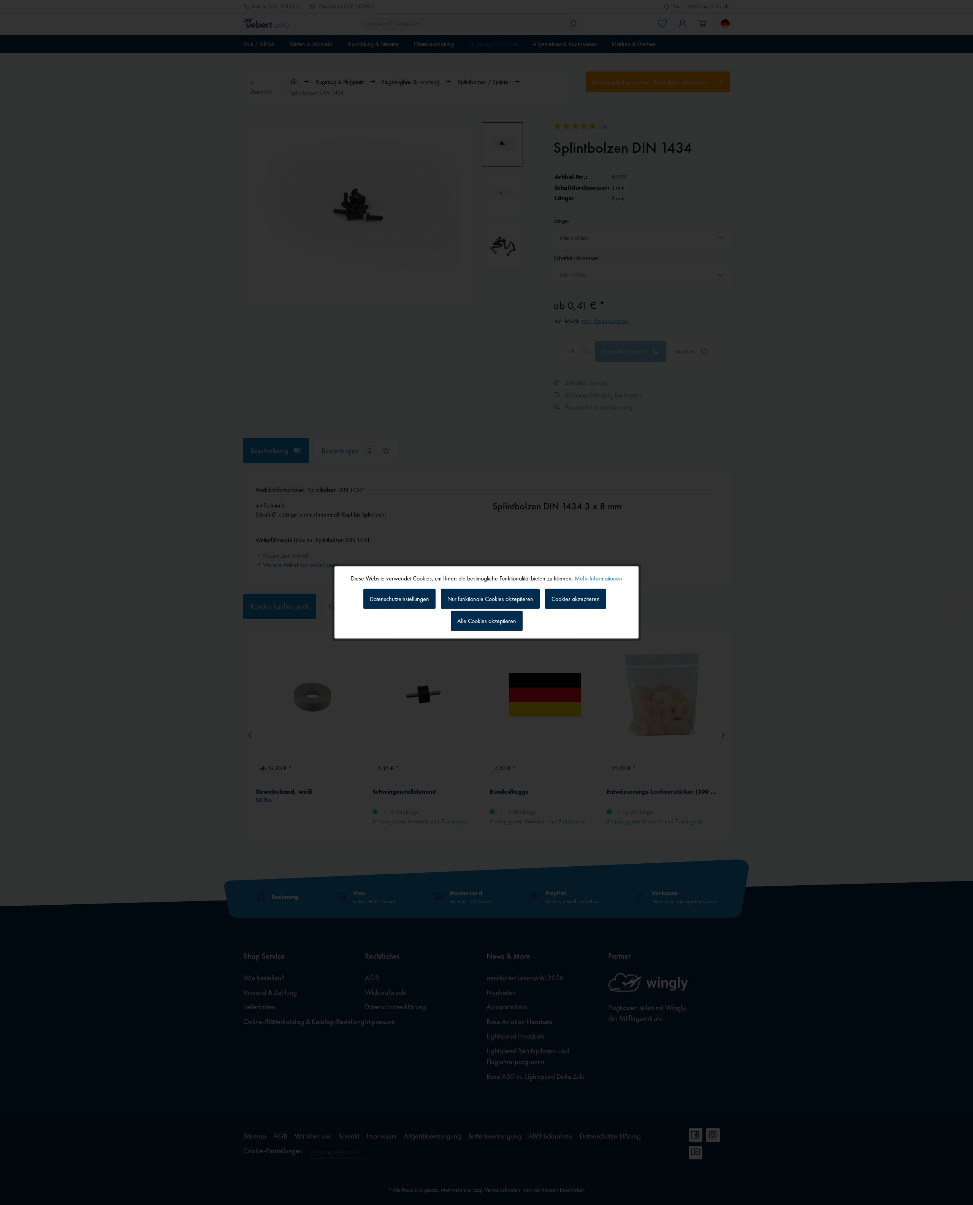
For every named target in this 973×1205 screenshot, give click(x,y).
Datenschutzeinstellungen (399, 598)
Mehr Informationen (598, 578)
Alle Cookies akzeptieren (486, 621)
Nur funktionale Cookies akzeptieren (490, 598)
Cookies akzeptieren (575, 598)
